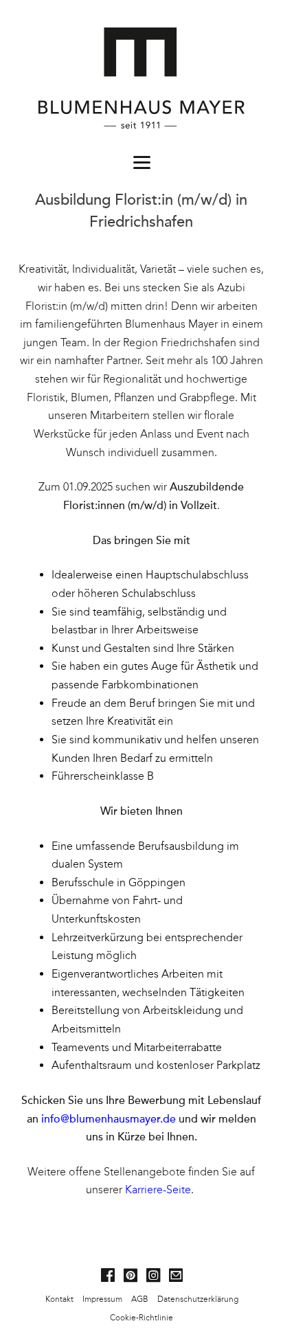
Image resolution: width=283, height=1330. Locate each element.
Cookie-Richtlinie (141, 1317)
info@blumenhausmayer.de (108, 1119)
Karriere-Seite (158, 1189)
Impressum (102, 1299)
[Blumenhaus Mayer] (141, 124)
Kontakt (59, 1299)
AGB (139, 1299)
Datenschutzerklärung (197, 1299)
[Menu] (141, 161)
